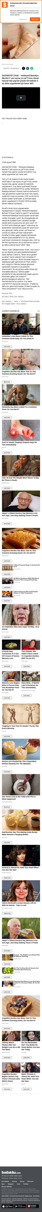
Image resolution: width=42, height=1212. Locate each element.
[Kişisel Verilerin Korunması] (19, 1200)
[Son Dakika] (21, 1172)
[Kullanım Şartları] (6, 1199)
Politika (25, 1184)
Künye (20, 1178)
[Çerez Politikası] (6, 1200)
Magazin (11, 1184)
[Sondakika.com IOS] (7, 1206)
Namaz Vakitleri (7, 1186)
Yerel (18, 1184)
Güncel (14, 1181)
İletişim (15, 1178)
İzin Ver (35, 19)
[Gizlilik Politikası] (17, 1199)
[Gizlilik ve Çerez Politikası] (30, 1199)
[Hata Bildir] (9, 1202)
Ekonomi (30, 1181)
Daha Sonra (23, 19)
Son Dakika (5, 1181)
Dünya (22, 1181)
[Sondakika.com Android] (20, 1206)
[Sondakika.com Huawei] (33, 1206)
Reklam (11, 1178)
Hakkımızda (5, 1178)
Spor (3, 1184)
